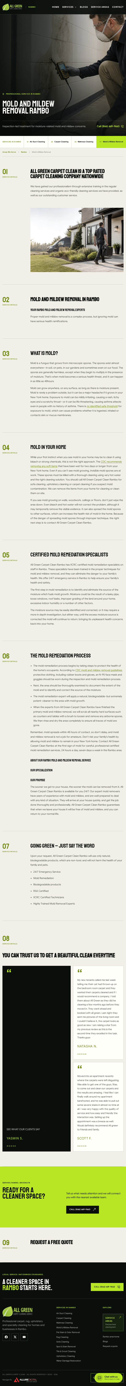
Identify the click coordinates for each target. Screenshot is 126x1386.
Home (55, 7)
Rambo (24, 152)
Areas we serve (9, 152)
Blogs (84, 7)
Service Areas (100, 7)
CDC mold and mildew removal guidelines (98, 670)
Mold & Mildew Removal (67, 1327)
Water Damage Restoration (68, 1360)
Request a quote (110, 1346)
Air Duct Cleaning (36, 142)
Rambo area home (111, 1336)
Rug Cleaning (62, 1337)
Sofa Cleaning (62, 1341)
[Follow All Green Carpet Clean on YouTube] (24, 1337)
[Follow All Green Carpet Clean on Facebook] (6, 1337)
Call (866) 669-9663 (108, 126)
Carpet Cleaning (59, 142)
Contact (118, 7)
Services (67, 7)
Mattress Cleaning (84, 142)
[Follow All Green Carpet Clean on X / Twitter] (15, 1337)
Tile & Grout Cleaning (66, 1351)
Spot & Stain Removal (66, 1346)
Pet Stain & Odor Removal (68, 1332)
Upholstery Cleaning (65, 1356)
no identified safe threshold (102, 406)
